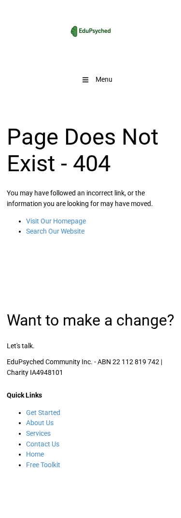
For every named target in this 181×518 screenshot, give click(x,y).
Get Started (43, 412)
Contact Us (42, 444)
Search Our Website (55, 231)
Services (38, 433)
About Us (40, 423)
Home (35, 454)
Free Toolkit (43, 465)
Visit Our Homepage (56, 221)
